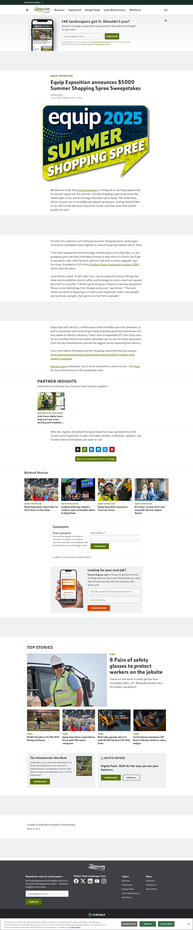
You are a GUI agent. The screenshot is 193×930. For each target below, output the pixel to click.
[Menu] (27, 10)
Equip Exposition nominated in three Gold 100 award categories (78, 740)
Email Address (98, 533)
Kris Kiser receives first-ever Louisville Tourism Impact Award (150, 510)
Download (40, 781)
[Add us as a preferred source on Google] (84, 449)
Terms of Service (100, 44)
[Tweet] (105, 449)
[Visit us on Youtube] (97, 880)
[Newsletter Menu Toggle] (165, 10)
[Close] (189, 924)
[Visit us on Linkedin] (90, 880)
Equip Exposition (62, 75)
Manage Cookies (129, 924)
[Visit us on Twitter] (83, 880)
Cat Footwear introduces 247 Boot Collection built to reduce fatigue (149, 740)
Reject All (148, 924)
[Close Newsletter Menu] (165, 20)
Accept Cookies (166, 924)
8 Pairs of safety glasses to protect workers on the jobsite (136, 666)
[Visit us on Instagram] (103, 880)
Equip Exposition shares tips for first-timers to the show (41, 508)
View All (131, 777)
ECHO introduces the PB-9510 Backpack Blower (43, 739)
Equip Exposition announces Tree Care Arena (113, 508)
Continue (99, 546)
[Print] (77, 449)
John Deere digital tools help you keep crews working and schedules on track (51, 419)
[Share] (91, 449)
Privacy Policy (87, 44)
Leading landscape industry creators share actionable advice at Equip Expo (78, 510)
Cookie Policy (75, 927)
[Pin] (112, 449)
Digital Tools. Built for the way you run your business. (129, 767)
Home (112, 654)
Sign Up (33, 901)
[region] (96, 924)
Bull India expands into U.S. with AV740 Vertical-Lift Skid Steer (114, 740)
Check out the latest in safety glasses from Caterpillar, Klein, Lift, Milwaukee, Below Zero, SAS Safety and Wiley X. (136, 683)
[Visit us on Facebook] (76, 880)
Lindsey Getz (56, 94)
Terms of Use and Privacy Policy (102, 42)
